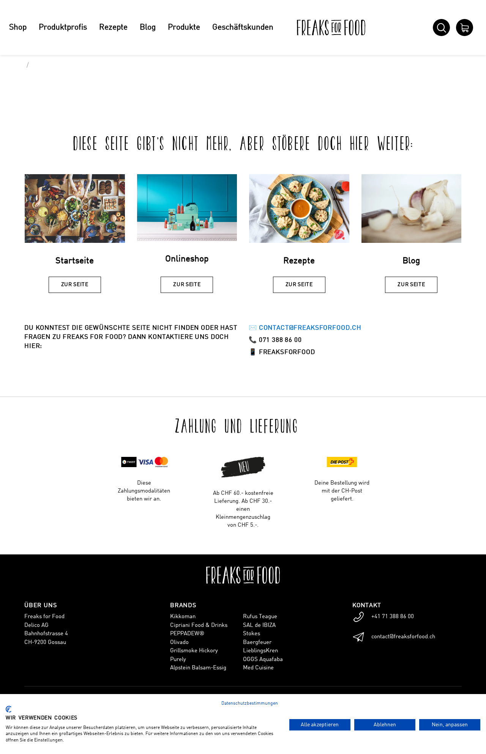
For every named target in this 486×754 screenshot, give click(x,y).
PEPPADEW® (187, 634)
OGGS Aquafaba (263, 660)
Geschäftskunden (242, 27)
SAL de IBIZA (259, 625)
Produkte (184, 27)
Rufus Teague (260, 617)
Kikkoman (183, 617)
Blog (148, 27)
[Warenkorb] (464, 27)
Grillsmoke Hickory (194, 651)
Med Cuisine (258, 668)
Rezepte (113, 27)
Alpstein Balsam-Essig (198, 668)
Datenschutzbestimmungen (249, 703)
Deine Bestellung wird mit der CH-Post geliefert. (341, 491)
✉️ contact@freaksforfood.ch (305, 328)
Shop (18, 27)
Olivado (179, 642)
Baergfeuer (257, 642)
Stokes (251, 634)
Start (15, 66)
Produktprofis (63, 27)
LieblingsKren (260, 651)
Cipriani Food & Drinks (198, 625)
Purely (178, 660)
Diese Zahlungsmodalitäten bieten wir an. (144, 491)
